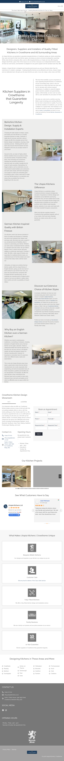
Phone (37, 418)
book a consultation (45, 110)
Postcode (51, 418)
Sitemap (14, 749)
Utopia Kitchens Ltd (15, 505)
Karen (42, 501)
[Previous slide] (4, 476)
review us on (13, 515)
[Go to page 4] (48, 523)
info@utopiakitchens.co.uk (9, 438)
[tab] (9, 402)
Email (50, 412)
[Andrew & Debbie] (16, 476)
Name (37, 412)
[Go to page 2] (45, 523)
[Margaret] (47, 476)
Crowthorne (7, 666)
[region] (32, 27)
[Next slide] (60, 476)
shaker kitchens (48, 296)
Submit (39, 434)
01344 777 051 (8, 435)
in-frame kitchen (44, 298)
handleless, (37, 302)
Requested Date (40, 425)
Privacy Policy (6, 749)
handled (52, 300)
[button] (32, 27)
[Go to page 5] (49, 523)
